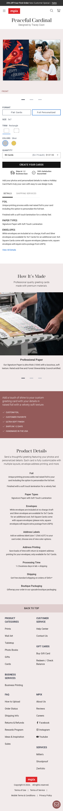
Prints (8, 628)
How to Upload (12, 701)
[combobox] (31, 155)
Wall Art (9, 635)
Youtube (43, 736)
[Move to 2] (31, 99)
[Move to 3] (40, 99)
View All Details (9, 250)
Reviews (40, 708)
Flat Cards (16, 112)
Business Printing (14, 685)
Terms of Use (20, 790)
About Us (41, 701)
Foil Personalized (46, 112)
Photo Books (11, 650)
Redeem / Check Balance (44, 662)
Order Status (11, 708)
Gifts (7, 657)
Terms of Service (37, 790)
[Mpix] (14, 11)
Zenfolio (40, 768)
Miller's (40, 754)
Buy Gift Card (43, 653)
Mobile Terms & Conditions (23, 795)
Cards (8, 664)
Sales (54, 3)
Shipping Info (12, 715)
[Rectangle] (6, 131)
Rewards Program (14, 729)
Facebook (44, 722)
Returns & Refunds (14, 722)
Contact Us (42, 635)
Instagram (44, 729)
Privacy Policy (45, 795)
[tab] (7, 193)
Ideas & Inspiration (14, 736)
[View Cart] (58, 10)
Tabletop (9, 643)
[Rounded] (16, 131)
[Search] (51, 10)
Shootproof (42, 761)
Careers (40, 715)
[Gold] (14, 143)
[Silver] (6, 143)
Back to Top (31, 608)
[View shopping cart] (58, 10)
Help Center (42, 628)
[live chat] (56, 804)
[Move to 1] (23, 99)
